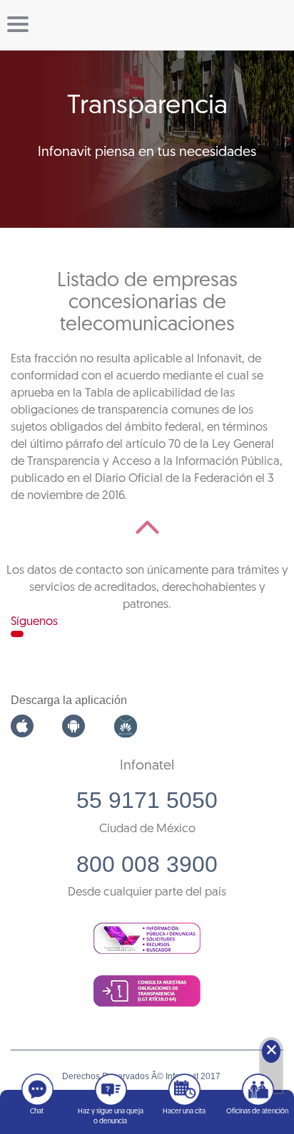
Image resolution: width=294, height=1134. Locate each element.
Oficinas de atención (257, 1111)
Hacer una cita (184, 1111)
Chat (37, 1111)
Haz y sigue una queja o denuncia (110, 1116)
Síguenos (34, 622)
